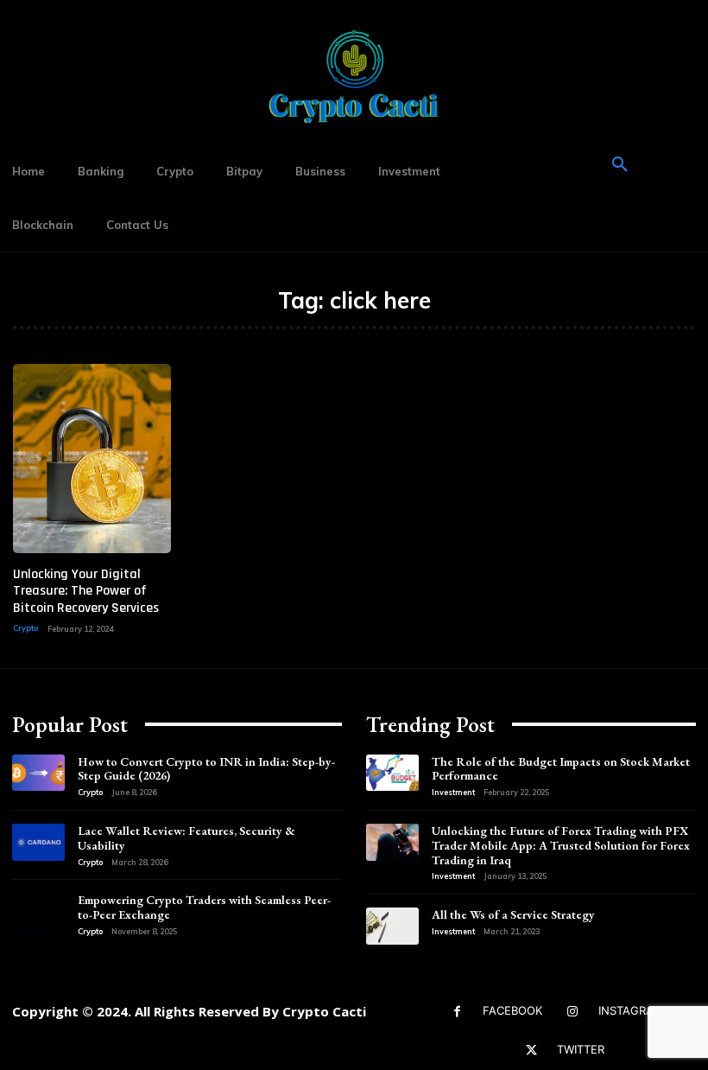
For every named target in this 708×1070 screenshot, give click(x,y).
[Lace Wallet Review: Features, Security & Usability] (38, 842)
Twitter (580, 1049)
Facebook (512, 1010)
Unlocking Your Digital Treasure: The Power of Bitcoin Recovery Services (86, 590)
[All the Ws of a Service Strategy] (392, 926)
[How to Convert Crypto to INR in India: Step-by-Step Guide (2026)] (38, 773)
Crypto (25, 628)
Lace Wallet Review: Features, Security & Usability (186, 838)
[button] (620, 165)
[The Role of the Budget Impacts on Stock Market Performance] (392, 773)
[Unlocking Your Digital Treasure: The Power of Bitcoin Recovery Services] (92, 458)
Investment (453, 792)
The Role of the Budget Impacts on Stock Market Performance (561, 769)
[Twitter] (531, 1050)
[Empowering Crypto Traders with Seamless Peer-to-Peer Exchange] (38, 911)
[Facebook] (457, 1012)
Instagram (631, 1010)
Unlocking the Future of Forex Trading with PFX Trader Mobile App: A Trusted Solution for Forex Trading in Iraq (561, 845)
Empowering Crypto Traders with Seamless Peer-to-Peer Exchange (204, 907)
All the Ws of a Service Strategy (513, 914)
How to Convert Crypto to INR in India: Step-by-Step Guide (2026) (206, 769)
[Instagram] (573, 1012)
